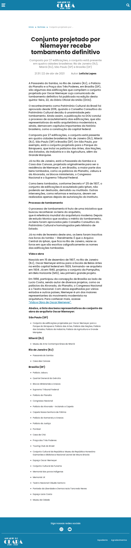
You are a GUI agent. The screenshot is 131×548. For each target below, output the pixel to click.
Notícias (41, 27)
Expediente (102, 540)
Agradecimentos (119, 540)
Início (31, 27)
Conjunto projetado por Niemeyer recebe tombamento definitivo (61, 27)
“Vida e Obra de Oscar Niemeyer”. (50, 302)
